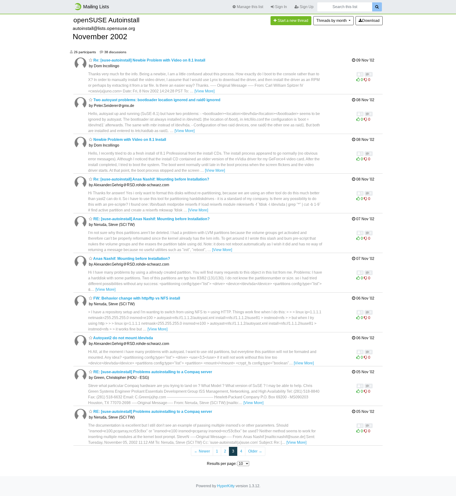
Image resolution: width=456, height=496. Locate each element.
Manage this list (249, 7)
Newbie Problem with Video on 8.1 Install (129, 140)
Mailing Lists (96, 6)
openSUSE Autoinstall (106, 20)
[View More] (204, 91)
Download (371, 21)
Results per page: (222, 464)
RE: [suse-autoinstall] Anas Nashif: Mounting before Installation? (151, 219)
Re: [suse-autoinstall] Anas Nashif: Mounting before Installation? (150, 179)
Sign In (280, 7)
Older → (255, 451)
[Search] (377, 6)
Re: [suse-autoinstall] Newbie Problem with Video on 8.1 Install (148, 60)
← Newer (202, 451)
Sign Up (306, 7)
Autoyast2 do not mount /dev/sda (122, 338)
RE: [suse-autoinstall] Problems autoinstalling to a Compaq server (152, 372)
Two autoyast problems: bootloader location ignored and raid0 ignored (156, 100)
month (332, 21)
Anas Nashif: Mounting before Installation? (131, 259)
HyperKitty (226, 486)
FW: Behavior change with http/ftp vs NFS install (136, 298)
